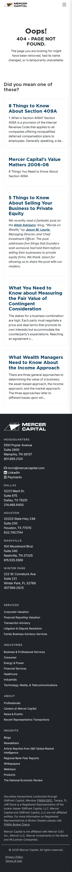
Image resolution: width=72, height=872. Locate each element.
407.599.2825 (14, 588)
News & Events (13, 714)
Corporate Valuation (16, 611)
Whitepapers (12, 763)
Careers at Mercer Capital (20, 708)
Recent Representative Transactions (26, 719)
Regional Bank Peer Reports (21, 758)
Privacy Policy (14, 856)
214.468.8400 (14, 505)
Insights (11, 730)
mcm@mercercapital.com (26, 468)
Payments (15, 477)
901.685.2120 (13, 459)
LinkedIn (14, 472)
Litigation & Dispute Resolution (23, 628)
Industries (13, 645)
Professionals (12, 703)
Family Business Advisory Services (25, 634)
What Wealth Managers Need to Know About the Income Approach (36, 362)
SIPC (49, 800)
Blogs (7, 737)
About (9, 696)
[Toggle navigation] (64, 5)
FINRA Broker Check (17, 824)
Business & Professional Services (24, 651)
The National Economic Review (23, 780)
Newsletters (11, 743)
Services (11, 605)
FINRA (41, 800)
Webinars (10, 769)
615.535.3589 (13, 560)
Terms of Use (13, 860)
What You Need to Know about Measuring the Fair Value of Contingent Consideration (35, 298)
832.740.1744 (13, 532)
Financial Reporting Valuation (22, 617)
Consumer (10, 657)
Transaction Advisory (17, 622)
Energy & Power (14, 663)
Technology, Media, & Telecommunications (30, 685)
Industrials (10, 679)
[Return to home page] (15, 5)
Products (9, 774)
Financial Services (15, 668)
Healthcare (10, 674)
